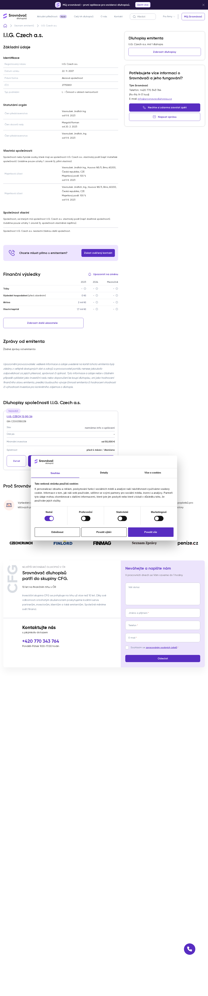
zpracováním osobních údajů (161, 647)
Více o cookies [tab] (152, 472)
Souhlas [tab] (55, 473)
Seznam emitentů (24, 25)
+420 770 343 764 (40, 641)
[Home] (5, 26)
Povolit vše (150, 531)
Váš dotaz (134, 587)
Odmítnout (57, 531)
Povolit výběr (103, 531)
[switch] (85, 518)
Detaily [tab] (104, 472)
